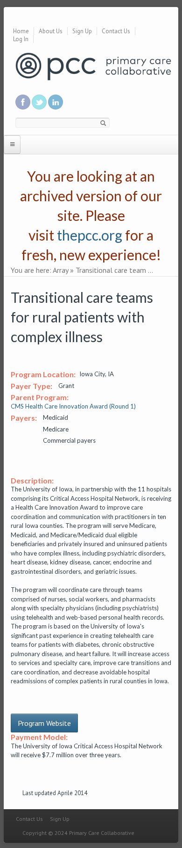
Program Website (44, 723)
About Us (51, 31)
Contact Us (116, 31)
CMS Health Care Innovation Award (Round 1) (73, 406)
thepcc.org (89, 235)
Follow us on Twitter (39, 102)
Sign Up (82, 31)
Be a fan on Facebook (22, 102)
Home (21, 31)
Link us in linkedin (55, 102)
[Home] (93, 66)
